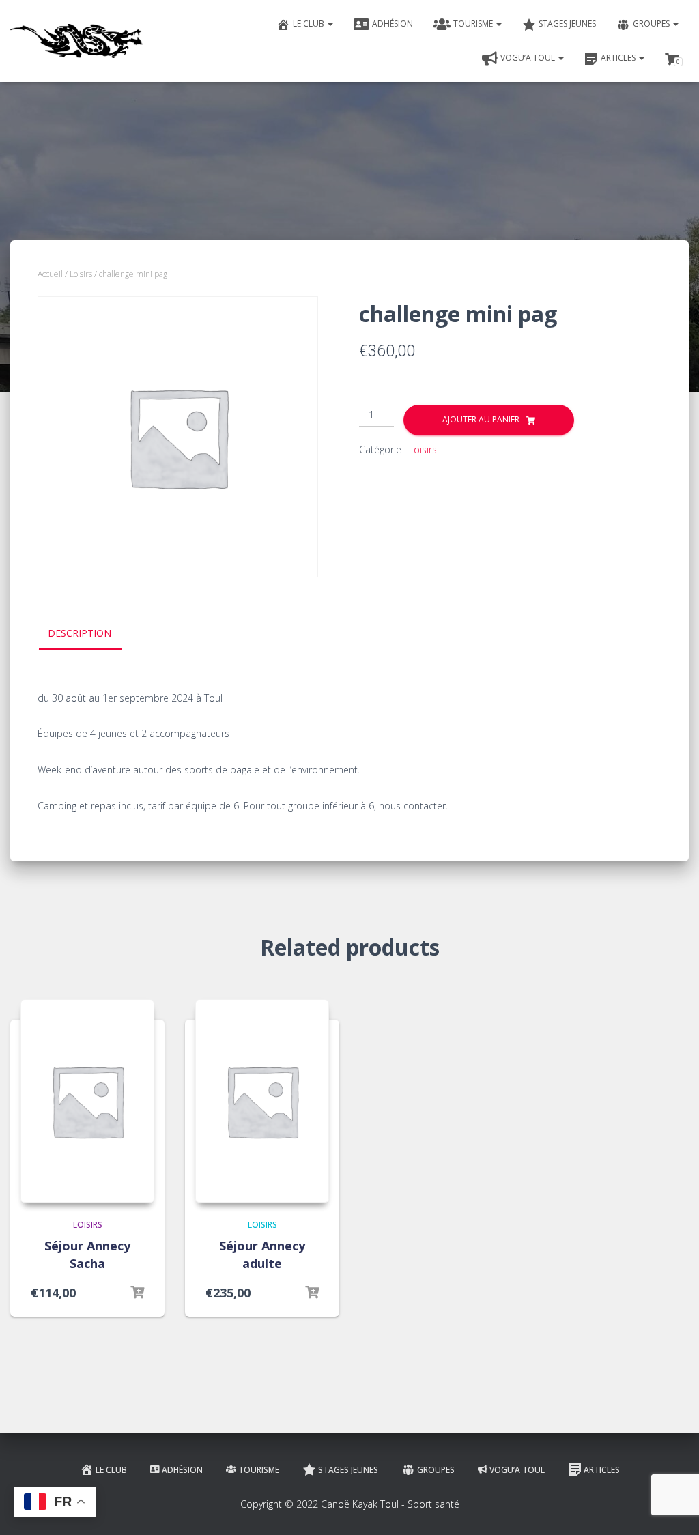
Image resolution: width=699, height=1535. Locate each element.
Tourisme (474, 23)
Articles (619, 57)
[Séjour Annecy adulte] (262, 1101)
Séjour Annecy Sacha (87, 1254)
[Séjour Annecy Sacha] (87, 1101)
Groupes (652, 23)
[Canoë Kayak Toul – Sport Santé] (76, 41)
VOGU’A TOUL (528, 57)
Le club (309, 23)
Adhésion (392, 23)
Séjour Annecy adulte (262, 1254)
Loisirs (81, 274)
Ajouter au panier (480, 419)
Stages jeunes (567, 23)
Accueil (50, 274)
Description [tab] (79, 633)
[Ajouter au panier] (137, 1293)
